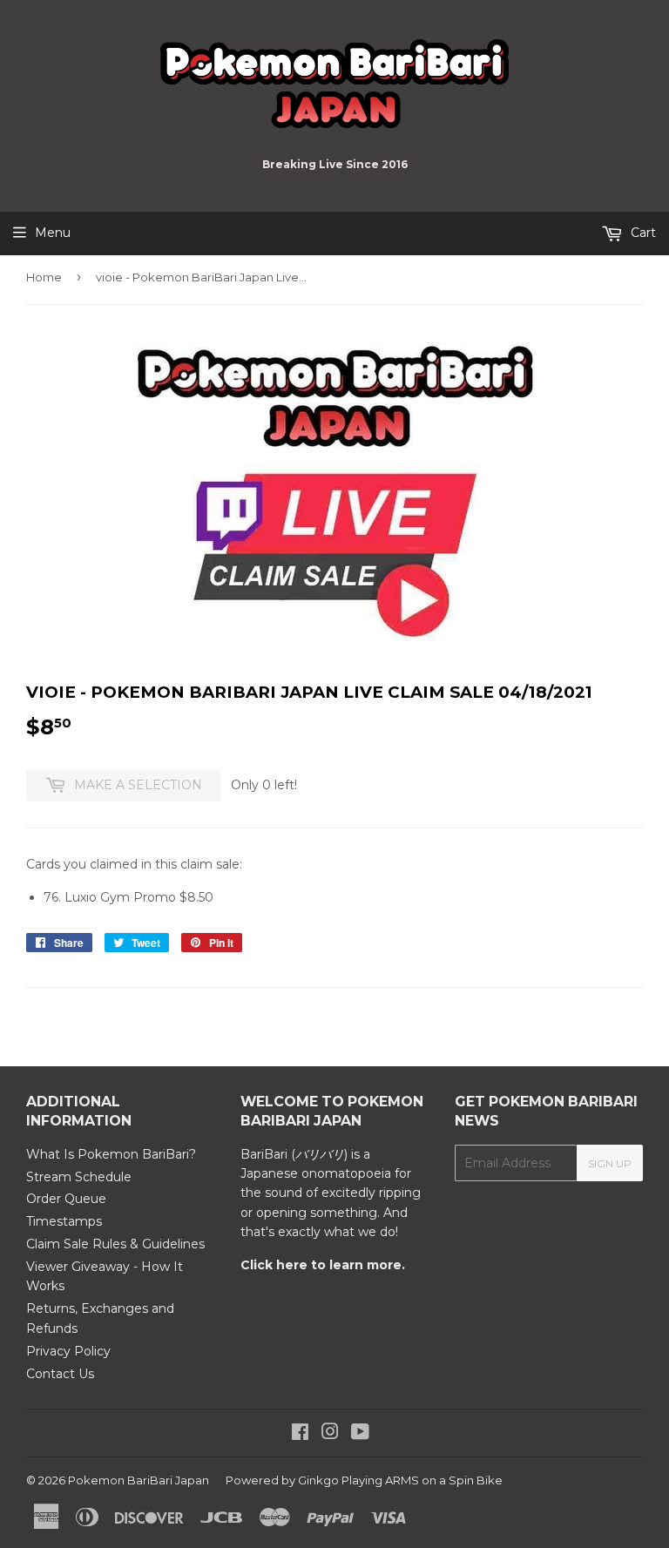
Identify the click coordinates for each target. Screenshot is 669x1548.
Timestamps (64, 1221)
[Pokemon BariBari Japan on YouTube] (360, 1434)
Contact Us (60, 1374)
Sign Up (610, 1163)
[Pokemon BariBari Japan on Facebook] (300, 1434)
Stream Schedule (79, 1177)
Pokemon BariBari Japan (138, 1480)
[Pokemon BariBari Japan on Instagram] (330, 1434)
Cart (641, 232)
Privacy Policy (68, 1351)
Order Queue (66, 1199)
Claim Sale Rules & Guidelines (115, 1244)
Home (44, 277)
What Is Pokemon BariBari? (111, 1154)
